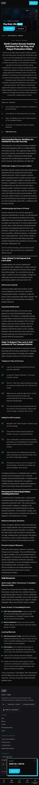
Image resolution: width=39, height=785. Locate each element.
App (3, 718)
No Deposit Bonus (7, 727)
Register (33, 3)
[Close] (35, 760)
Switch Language (12, 709)
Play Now (9, 28)
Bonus (3, 721)
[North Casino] (3, 3)
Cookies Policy (6, 745)
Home (3, 35)
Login (3, 730)
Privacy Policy (6, 742)
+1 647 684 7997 (7, 757)
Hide (35, 102)
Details (21, 28)
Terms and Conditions (8, 739)
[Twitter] (3, 764)
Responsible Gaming (8, 748)
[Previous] (31, 10)
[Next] (34, 10)
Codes (3, 724)
